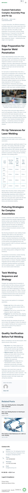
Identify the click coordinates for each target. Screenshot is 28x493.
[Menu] (25, 2)
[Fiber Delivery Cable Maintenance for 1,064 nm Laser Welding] (14, 425)
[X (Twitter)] (6, 472)
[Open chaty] (24, 489)
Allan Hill (5, 390)
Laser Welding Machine (7, 20)
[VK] (8, 472)
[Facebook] (2, 472)
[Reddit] (13, 472)
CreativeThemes (5, 491)
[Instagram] (4, 472)
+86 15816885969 (10, 459)
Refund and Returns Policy (8, 483)
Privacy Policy (5, 481)
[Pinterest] (11, 472)
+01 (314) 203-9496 (11, 463)
